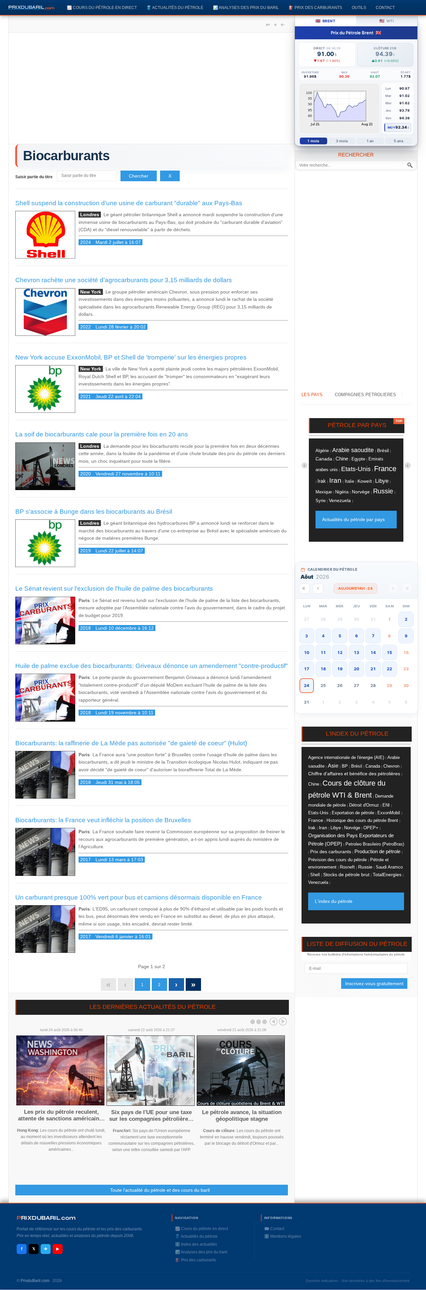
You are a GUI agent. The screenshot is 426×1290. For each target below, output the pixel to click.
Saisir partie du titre (34, 177)
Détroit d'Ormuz (364, 805)
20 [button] (356, 668)
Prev (274, 1021)
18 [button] (323, 668)
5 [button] (339, 635)
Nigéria (341, 491)
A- (282, 24)
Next (283, 1021)
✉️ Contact (274, 1228)
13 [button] (356, 652)
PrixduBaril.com (35, 1281)
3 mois (342, 141)
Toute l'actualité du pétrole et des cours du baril (160, 1190)
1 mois (313, 141)
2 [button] (406, 619)
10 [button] (306, 652)
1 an (370, 141)
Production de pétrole (377, 851)
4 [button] (323, 635)
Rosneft (347, 867)
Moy (391, 127)
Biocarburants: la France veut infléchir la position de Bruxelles (103, 820)
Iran (335, 480)
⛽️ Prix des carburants (315, 7)
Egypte (358, 458)
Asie (333, 766)
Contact (385, 7)
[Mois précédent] (318, 588)
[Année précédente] (304, 588)
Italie (349, 481)
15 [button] (389, 652)
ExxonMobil (388, 812)
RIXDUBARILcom (46, 1217)
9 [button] (406, 635)
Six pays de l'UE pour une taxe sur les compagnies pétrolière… (151, 1115)
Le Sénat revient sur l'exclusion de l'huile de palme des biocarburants (114, 588)
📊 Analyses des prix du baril (246, 7)
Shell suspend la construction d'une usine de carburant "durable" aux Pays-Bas (128, 203)
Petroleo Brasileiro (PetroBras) (374, 844)
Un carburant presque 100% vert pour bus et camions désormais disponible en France (138, 897)
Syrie (320, 500)
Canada (324, 458)
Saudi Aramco (389, 867)
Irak (322, 481)
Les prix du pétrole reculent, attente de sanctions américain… (61, 1115)
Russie (383, 491)
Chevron (391, 766)
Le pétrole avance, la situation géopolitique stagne (242, 1115)
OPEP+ (370, 827)
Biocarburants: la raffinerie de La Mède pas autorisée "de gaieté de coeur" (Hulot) (131, 743)
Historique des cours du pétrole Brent (362, 820)
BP (345, 766)
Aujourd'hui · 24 (355, 588)
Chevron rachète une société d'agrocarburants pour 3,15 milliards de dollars (123, 280)
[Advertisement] (151, 90)
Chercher (138, 176)
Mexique (324, 492)
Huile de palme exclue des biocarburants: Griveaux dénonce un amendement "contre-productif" (151, 665)
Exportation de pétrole (353, 813)
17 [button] (306, 668)
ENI (386, 805)
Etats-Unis (356, 468)
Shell (315, 874)
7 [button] (373, 635)
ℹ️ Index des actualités (196, 1244)
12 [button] (339, 652)
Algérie (322, 450)
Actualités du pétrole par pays (353, 519)
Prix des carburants (330, 851)
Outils (359, 7)
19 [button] (339, 668)
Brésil (383, 450)
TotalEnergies (387, 874)
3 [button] (306, 635)
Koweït (364, 481)
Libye (381, 481)
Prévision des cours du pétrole (337, 859)
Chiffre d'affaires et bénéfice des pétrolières (354, 773)
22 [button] (389, 668)
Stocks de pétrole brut (346, 874)
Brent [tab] (325, 20)
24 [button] (306, 685)
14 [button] (373, 652)
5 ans (399, 141)
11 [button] (323, 652)
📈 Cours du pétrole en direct (102, 7)
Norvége (361, 491)
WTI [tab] (386, 20)
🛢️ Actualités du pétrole (174, 7)
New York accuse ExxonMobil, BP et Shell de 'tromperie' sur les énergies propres (131, 357)
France (385, 468)
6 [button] (356, 635)
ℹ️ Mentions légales (282, 1236)
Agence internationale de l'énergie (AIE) (346, 757)
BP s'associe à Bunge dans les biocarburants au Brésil (93, 511)
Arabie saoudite (353, 449)
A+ (268, 24)
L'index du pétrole (333, 901)
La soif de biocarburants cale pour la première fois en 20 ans (101, 434)
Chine (341, 458)
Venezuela (340, 500)
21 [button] (373, 668)
